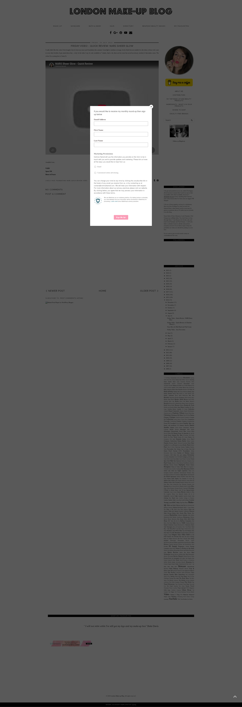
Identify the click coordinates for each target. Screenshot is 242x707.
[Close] (151, 107)
